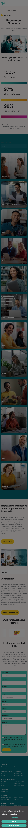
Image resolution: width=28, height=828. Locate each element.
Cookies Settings (14, 817)
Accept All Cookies (14, 825)
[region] (14, 817)
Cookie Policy (13, 814)
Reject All (14, 821)
